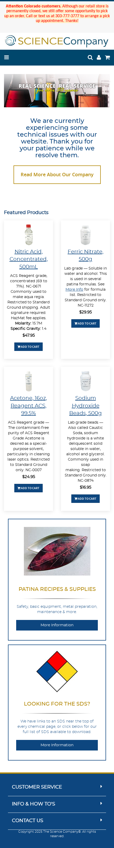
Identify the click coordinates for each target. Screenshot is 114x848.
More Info (74, 289)
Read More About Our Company (57, 174)
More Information (57, 625)
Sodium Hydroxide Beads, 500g (85, 406)
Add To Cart (30, 347)
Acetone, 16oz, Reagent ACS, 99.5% (28, 406)
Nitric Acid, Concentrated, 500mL (29, 259)
